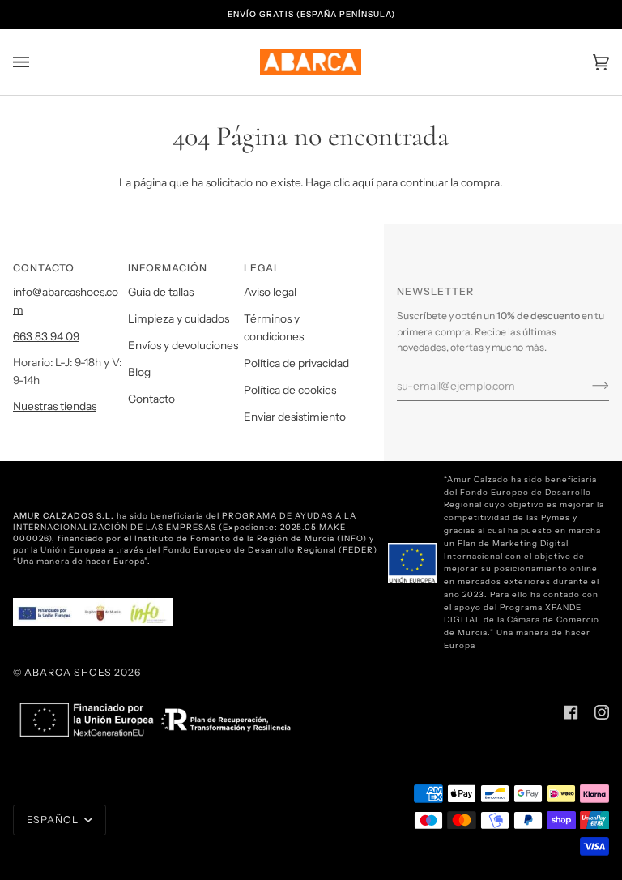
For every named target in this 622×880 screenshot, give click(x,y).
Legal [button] (262, 268)
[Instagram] (601, 712)
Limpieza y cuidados (178, 318)
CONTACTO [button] (44, 268)
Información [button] (167, 268)
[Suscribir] (587, 386)
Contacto (151, 398)
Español (54, 820)
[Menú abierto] (37, 62)
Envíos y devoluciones (183, 345)
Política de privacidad (296, 363)
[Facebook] (571, 712)
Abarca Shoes (68, 672)
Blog (139, 371)
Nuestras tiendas (54, 405)
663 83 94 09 (46, 336)
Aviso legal (270, 291)
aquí (362, 182)
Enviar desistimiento (295, 416)
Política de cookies (290, 389)
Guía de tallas (161, 291)
